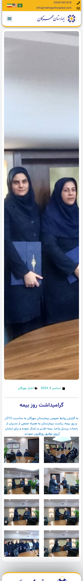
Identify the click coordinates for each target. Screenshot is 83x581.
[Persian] (9, 5)
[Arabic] (20, 5)
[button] (9, 18)
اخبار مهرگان (26, 388)
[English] (15, 5)
